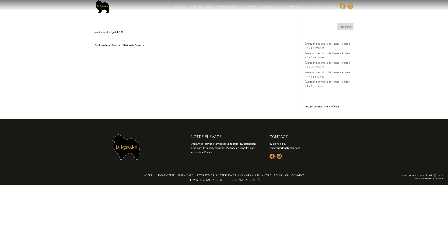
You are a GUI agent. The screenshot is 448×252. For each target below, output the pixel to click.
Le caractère (165, 175)
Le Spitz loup (199, 6)
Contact (330, 6)
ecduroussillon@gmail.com (285, 148)
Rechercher (345, 26)
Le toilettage (205, 175)
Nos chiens (248, 6)
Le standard (185, 175)
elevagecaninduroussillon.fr (417, 175)
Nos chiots (267, 6)
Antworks (104, 32)
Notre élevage (226, 6)
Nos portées (292, 6)
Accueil (180, 6)
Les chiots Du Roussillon (272, 175)
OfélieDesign (437, 178)
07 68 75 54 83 (278, 143)
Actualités (312, 6)
